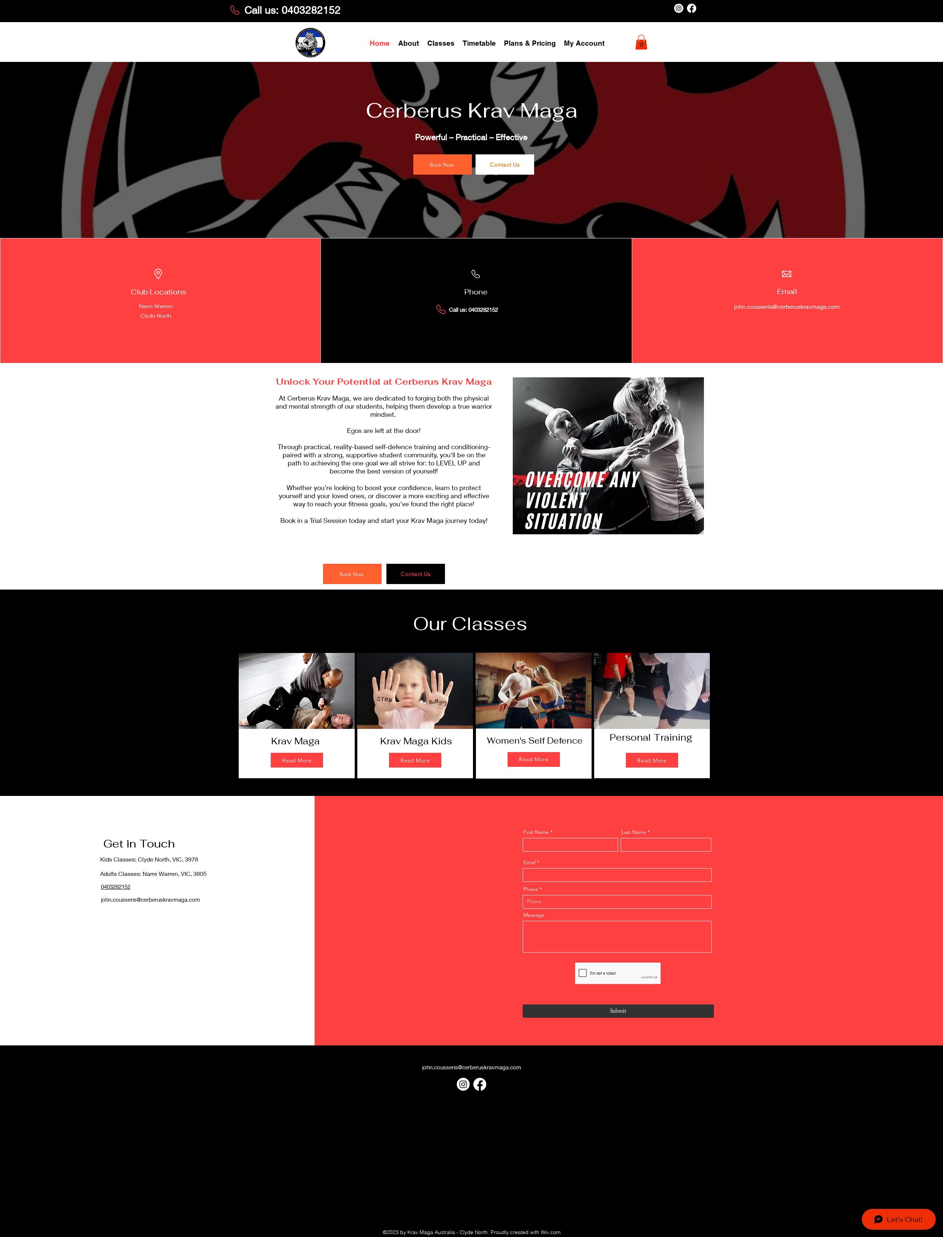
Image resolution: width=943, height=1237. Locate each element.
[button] (441, 42)
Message (533, 915)
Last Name (633, 832)
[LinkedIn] (127, 913)
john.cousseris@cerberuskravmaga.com (787, 306)
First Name (536, 832)
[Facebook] (691, 8)
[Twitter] (116, 913)
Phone (530, 889)
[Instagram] (678, 8)
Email (529, 862)
